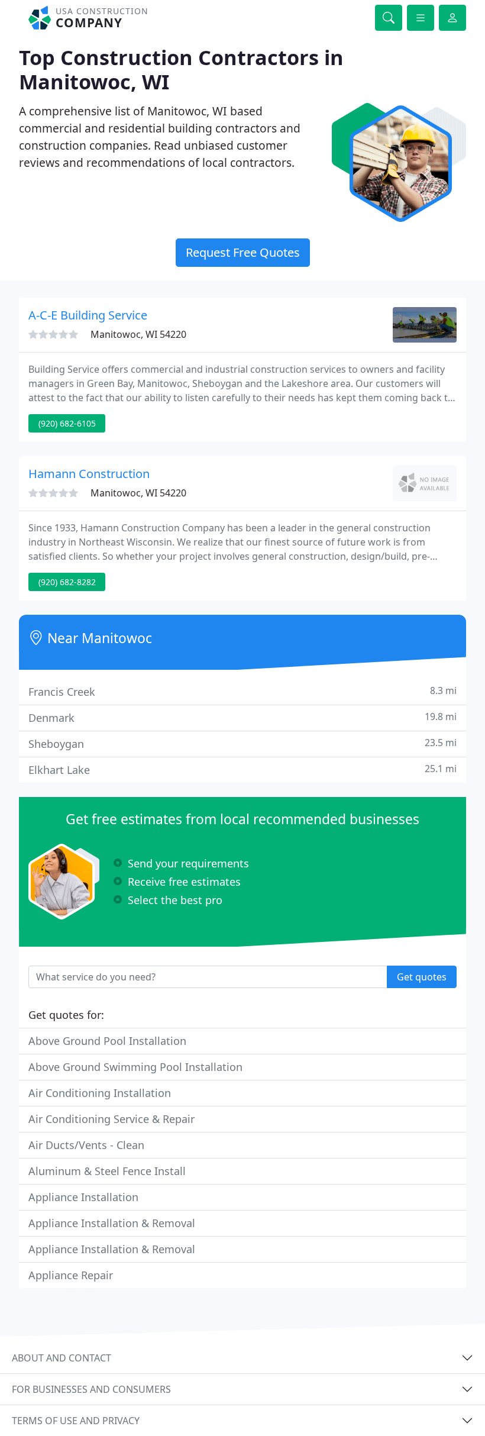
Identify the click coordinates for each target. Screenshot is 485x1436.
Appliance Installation (83, 1197)
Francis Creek (242, 691)
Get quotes (422, 976)
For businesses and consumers (91, 1389)
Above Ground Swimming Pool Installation (135, 1067)
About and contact (61, 1357)
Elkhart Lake (242, 769)
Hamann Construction (89, 474)
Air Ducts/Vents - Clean (86, 1145)
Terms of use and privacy (76, 1420)
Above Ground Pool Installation (107, 1041)
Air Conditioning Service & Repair (111, 1119)
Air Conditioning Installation (99, 1093)
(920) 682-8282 (67, 582)
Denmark (242, 717)
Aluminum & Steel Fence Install (107, 1171)
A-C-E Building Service (87, 315)
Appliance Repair (70, 1275)
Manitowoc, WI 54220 (138, 334)
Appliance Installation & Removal (111, 1223)
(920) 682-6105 (67, 423)
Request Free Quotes (243, 252)
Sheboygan (242, 743)
